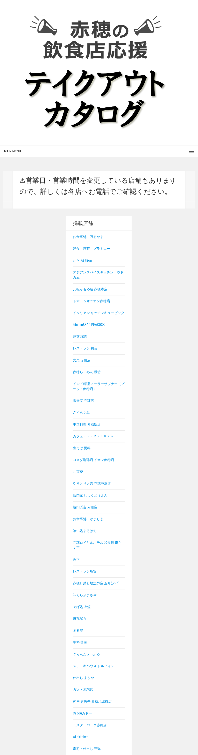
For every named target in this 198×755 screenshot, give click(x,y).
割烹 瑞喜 (80, 336)
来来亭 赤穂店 (83, 401)
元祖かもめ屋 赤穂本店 (90, 289)
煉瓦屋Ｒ (79, 619)
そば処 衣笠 (82, 607)
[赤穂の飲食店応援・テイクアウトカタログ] (94, 72)
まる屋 (78, 630)
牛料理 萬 (80, 642)
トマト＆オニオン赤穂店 (91, 301)
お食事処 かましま (88, 519)
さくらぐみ (81, 412)
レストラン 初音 (85, 348)
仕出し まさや (83, 678)
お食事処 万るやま (88, 237)
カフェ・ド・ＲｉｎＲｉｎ (93, 436)
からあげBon (82, 260)
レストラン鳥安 (85, 571)
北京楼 (78, 472)
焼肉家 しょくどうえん (90, 495)
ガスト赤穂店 (83, 690)
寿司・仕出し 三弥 (87, 749)
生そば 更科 (82, 448)
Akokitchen (80, 737)
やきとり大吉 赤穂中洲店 (92, 483)
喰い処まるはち (85, 531)
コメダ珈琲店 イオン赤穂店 (93, 460)
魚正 (76, 559)
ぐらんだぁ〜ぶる (86, 654)
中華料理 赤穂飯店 (87, 424)
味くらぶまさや (85, 595)
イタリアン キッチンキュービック (98, 313)
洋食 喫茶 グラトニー (91, 249)
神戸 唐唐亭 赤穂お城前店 (92, 701)
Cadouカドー (82, 713)
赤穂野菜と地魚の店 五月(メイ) (96, 583)
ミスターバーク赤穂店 (90, 725)
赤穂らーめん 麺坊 (87, 372)
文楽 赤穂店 (82, 360)
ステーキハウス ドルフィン (93, 666)
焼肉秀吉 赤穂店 (85, 507)
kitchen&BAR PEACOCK (89, 325)
